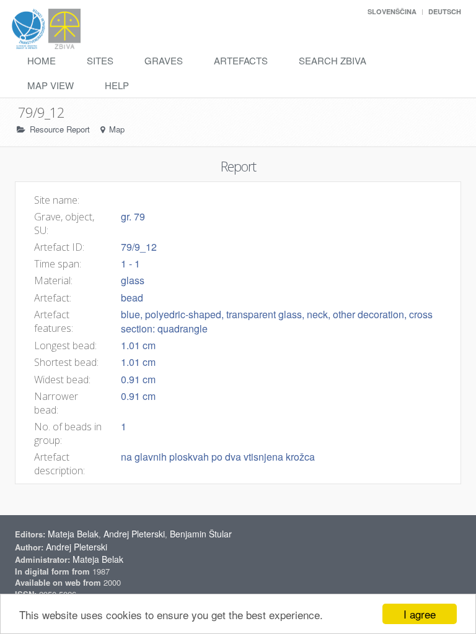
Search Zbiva (332, 60)
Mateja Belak (73, 534)
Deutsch (444, 11)
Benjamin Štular (201, 534)
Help (117, 85)
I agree (419, 614)
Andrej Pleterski (134, 534)
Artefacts (241, 60)
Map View (50, 85)
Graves (163, 60)
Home (41, 60)
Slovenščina (392, 11)
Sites (100, 60)
